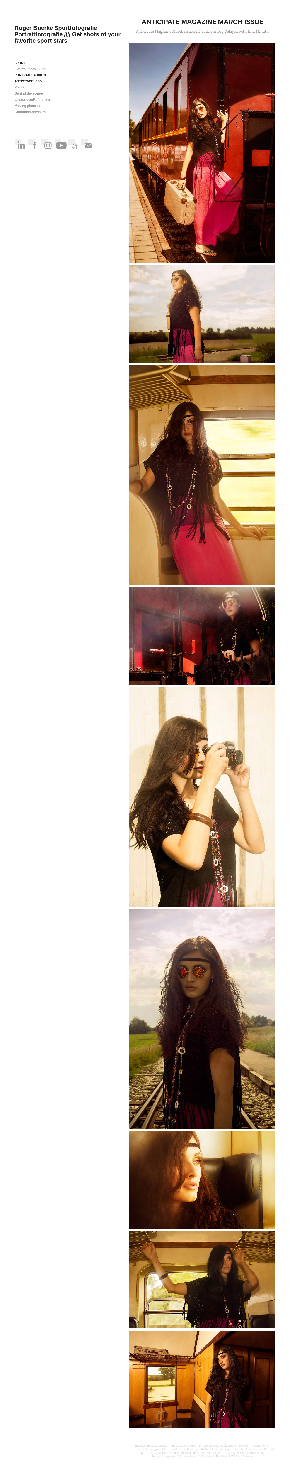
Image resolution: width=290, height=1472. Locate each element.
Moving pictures (27, 106)
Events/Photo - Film (30, 69)
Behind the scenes (29, 93)
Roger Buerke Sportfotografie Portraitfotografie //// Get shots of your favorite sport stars (68, 34)
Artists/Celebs (28, 81)
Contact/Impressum (30, 112)
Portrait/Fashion (30, 75)
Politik (19, 87)
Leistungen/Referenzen (32, 99)
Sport (19, 63)
